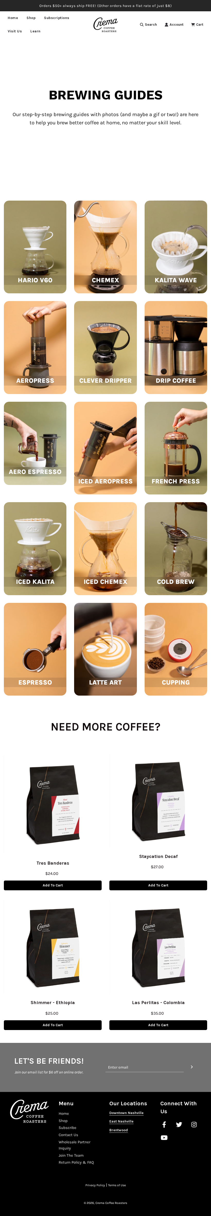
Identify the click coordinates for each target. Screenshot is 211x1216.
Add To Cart (53, 885)
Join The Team (71, 1155)
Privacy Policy (95, 1185)
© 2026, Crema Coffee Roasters (105, 1203)
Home (13, 18)
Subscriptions (56, 18)
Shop (63, 1120)
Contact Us (68, 1135)
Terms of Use (117, 1185)
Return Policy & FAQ (76, 1162)
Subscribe (67, 1127)
